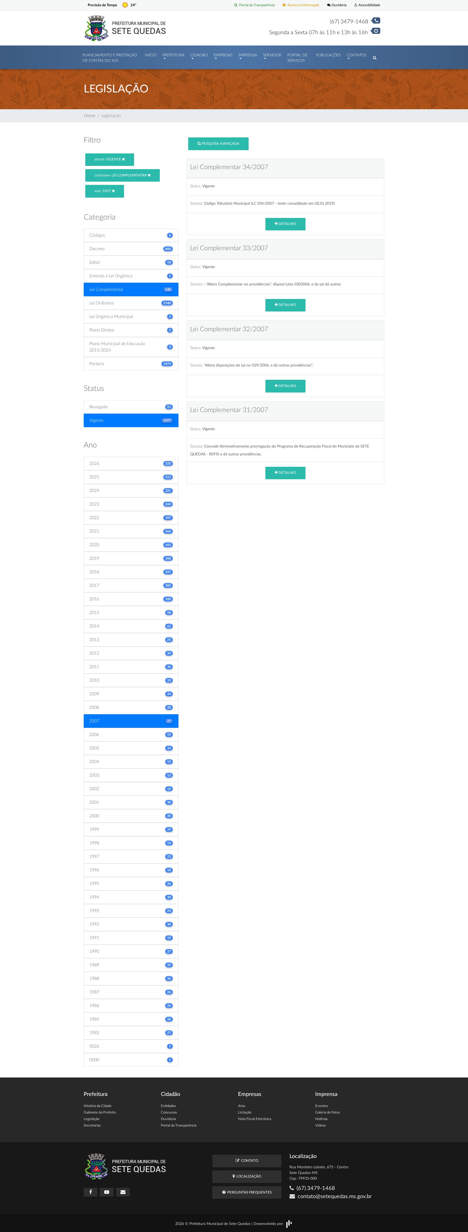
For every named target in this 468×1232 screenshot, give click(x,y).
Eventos (321, 1106)
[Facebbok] (90, 1192)
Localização (248, 1176)
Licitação (244, 1112)
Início (151, 55)
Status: (195, 186)
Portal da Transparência (256, 5)
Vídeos (320, 1125)
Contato (248, 1161)
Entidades (168, 1106)
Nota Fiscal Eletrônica (254, 1119)
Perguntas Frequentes (249, 1192)
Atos (241, 1106)
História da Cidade (98, 1106)
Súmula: (196, 203)
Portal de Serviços (297, 58)
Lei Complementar (121, 175)
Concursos (169, 1112)
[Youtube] (106, 1192)
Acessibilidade (369, 5)
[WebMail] (123, 1192)
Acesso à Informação (302, 5)
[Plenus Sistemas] (289, 1223)
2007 (103, 191)
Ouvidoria (338, 5)
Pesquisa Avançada (220, 144)
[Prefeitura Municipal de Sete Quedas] (125, 28)
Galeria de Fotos (327, 1112)
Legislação (91, 1119)
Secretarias (92, 1125)
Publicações (328, 55)
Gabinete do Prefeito (100, 1112)
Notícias (321, 1119)
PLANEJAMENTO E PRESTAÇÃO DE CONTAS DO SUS (110, 58)
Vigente (108, 159)
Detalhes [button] (287, 224)
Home (89, 116)
